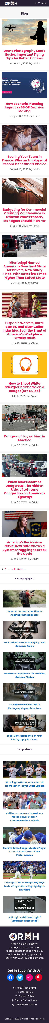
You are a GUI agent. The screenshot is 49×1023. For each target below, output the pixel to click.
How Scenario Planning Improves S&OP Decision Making (24, 107)
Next (21, 569)
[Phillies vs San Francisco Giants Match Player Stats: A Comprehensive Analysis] (24, 807)
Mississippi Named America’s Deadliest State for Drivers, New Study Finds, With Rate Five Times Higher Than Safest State (24, 270)
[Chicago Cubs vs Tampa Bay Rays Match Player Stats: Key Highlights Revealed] (24, 876)
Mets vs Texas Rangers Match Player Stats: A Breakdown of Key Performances (24, 851)
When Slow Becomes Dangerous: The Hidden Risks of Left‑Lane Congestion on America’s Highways (24, 489)
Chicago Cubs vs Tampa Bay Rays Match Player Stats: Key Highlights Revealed (24, 886)
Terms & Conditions (26, 1000)
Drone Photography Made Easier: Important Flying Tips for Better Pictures (24, 54)
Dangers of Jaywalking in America (24, 438)
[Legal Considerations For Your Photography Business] (24, 730)
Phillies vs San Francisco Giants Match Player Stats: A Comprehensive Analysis (24, 817)
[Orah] (11, 3)
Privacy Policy (26, 996)
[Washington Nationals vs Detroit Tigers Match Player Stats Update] (24, 776)
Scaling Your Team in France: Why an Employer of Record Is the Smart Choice (24, 160)
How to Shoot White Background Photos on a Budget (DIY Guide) (24, 387)
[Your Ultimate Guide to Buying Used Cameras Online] (24, 636)
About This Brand (26, 987)
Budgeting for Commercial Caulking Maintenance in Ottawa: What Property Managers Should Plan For (24, 215)
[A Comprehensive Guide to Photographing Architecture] (24, 698)
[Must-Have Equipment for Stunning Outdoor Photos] (24, 667)
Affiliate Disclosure (26, 1004)
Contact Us (26, 992)
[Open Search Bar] (35, 3)
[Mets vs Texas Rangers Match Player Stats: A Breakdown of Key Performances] (24, 842)
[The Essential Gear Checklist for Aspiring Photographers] (24, 605)
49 (14, 569)
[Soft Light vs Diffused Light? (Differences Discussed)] (24, 911)
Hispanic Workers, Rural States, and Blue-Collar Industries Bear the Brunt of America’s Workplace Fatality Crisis (24, 330)
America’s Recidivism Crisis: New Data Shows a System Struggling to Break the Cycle (24, 548)
